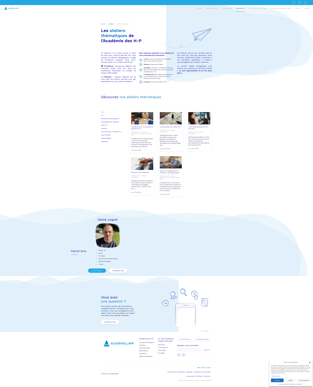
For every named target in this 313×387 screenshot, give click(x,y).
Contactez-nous (118, 270)
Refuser (291, 380)
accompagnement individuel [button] (110, 122)
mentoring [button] (104, 141)
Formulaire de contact (202, 339)
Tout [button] (102, 112)
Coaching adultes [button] (211, 8)
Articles (298, 8)
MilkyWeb (209, 380)
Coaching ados (227, 8)
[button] (310, 362)
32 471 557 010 (186, 339)
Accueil (199, 8)
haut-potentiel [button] (105, 135)
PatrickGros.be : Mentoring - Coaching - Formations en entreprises (189, 372)
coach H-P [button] (104, 125)
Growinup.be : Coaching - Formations (198, 376)
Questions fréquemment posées (281, 8)
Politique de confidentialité (295, 384)
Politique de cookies (283, 384)
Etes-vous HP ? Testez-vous (258, 8)
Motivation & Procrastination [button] (110, 118)
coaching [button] (104, 128)
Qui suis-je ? (98, 270)
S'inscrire (206, 350)
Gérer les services (276, 376)
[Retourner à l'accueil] (11, 8)
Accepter (277, 380)
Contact (307, 8)
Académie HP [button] (240, 8)
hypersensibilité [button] (106, 138)
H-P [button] (102, 115)
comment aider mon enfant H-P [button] (111, 131)
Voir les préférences (304, 380)
